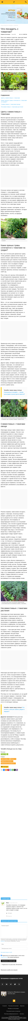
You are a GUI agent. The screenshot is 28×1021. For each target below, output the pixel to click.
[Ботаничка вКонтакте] (6, 984)
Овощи (13, 759)
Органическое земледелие (8, 763)
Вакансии (22, 1005)
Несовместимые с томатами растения (12, 107)
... (7, 754)
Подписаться (4, 957)
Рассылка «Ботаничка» (13, 1005)
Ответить (9, 916)
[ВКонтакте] (4, 770)
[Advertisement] (14, 834)
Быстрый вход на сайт (6, 952)
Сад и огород (4, 25)
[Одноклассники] (6, 770)
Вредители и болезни (7, 761)
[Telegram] (10, 770)
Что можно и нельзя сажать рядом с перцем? (14, 709)
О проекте (4, 1005)
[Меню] (2, 2)
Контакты (22, 1013)
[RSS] (19, 984)
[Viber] (17, 770)
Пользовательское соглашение (13, 1011)
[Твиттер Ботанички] (14, 984)
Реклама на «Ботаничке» (13, 1008)
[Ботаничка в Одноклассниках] (2, 984)
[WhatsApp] (13, 770)
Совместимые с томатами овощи (10, 104)
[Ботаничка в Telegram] (10, 984)
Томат (3, 754)
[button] (26, 2)
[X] (15, 770)
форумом (3, 941)
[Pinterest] (8, 770)
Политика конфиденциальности (11, 1013)
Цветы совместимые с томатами (10, 98)
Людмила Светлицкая (5, 34)
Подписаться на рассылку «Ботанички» (12, 964)
